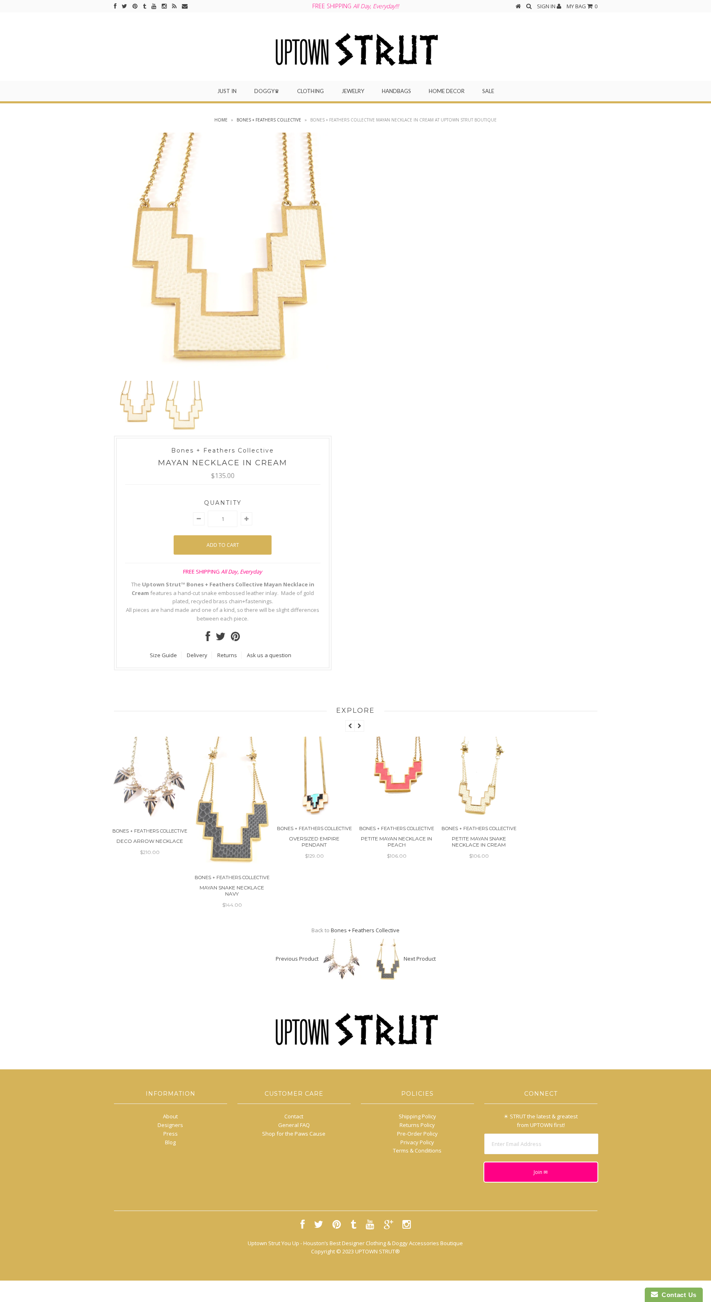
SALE (488, 91)
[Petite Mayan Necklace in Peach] (397, 813)
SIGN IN (547, 6)
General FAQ (294, 1125)
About (170, 1116)
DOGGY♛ (266, 91)
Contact (293, 1116)
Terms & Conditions (417, 1150)
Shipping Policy (417, 1116)
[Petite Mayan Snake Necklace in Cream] (479, 813)
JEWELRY (353, 91)
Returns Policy (417, 1125)
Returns (227, 655)
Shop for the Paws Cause (293, 1133)
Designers (170, 1125)
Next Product (420, 958)
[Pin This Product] (235, 638)
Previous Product (297, 958)
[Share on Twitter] (220, 638)
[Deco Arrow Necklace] (150, 815)
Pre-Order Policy (417, 1133)
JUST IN (227, 91)
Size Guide (163, 655)
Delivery (197, 655)
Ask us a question (269, 655)
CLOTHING (310, 91)
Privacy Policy (417, 1142)
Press (170, 1133)
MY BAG (582, 6)
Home (221, 120)
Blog (170, 1142)
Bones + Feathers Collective (269, 120)
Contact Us (677, 1294)
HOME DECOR (447, 91)
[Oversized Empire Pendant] (314, 813)
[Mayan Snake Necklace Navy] (232, 862)
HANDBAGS (396, 91)
